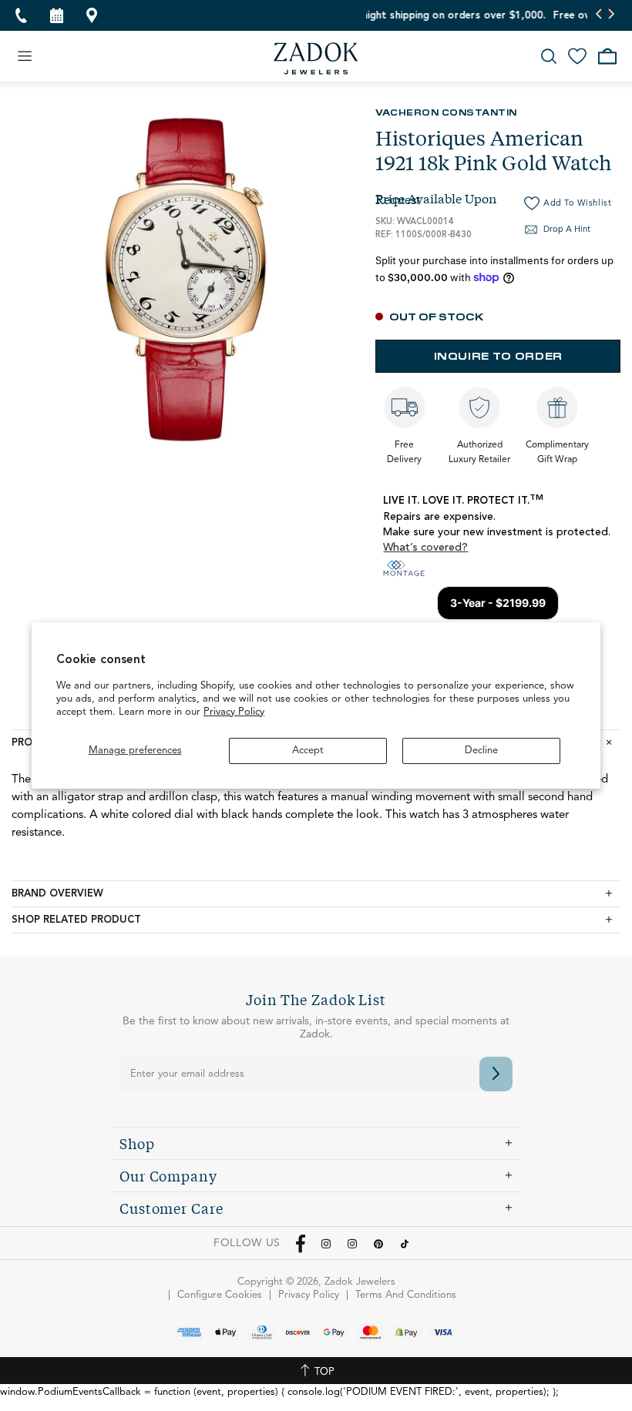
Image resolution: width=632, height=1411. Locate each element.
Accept (308, 751)
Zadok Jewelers (316, 58)
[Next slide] (611, 15)
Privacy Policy (233, 712)
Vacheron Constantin (446, 111)
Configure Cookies (219, 1295)
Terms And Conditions (405, 1295)
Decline (481, 751)
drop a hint (566, 230)
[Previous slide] (599, 15)
